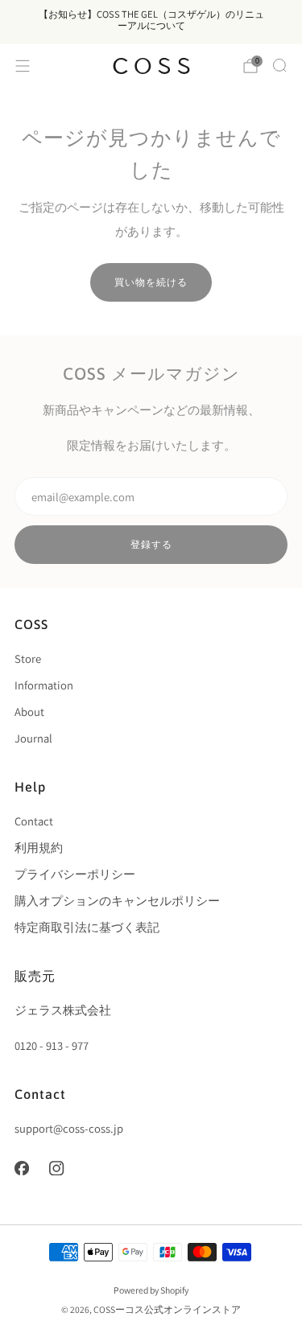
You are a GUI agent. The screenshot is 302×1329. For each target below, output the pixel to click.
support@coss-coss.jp (68, 1128)
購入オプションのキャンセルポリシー (117, 900)
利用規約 (38, 847)
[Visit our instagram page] (57, 1168)
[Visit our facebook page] (21, 1168)
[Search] (279, 65)
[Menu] (22, 66)
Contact (33, 821)
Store (27, 658)
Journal (33, 738)
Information (43, 685)
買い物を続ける (151, 282)
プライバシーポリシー (74, 874)
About (29, 711)
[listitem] (151, 22)
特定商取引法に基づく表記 (86, 927)
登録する (151, 544)
